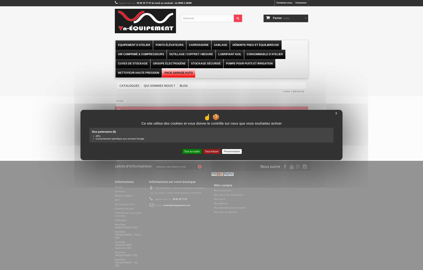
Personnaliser (232, 151)
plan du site (298, 91)
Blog (184, 86)
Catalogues (129, 86)
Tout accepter (192, 151)
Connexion (301, 2)
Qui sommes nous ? (159, 86)
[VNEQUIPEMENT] (145, 21)
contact (286, 91)
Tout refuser (212, 151)
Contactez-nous (284, 2)
